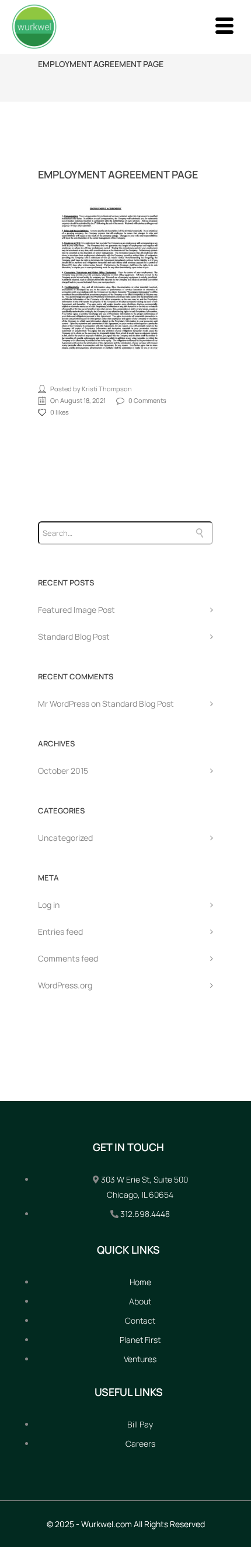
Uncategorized (65, 837)
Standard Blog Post (74, 636)
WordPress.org (65, 985)
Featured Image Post (76, 609)
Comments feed (68, 958)
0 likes (59, 412)
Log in (49, 904)
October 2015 (63, 770)
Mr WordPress (63, 703)
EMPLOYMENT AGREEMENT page (118, 174)
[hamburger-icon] (224, 26)
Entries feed (60, 931)
